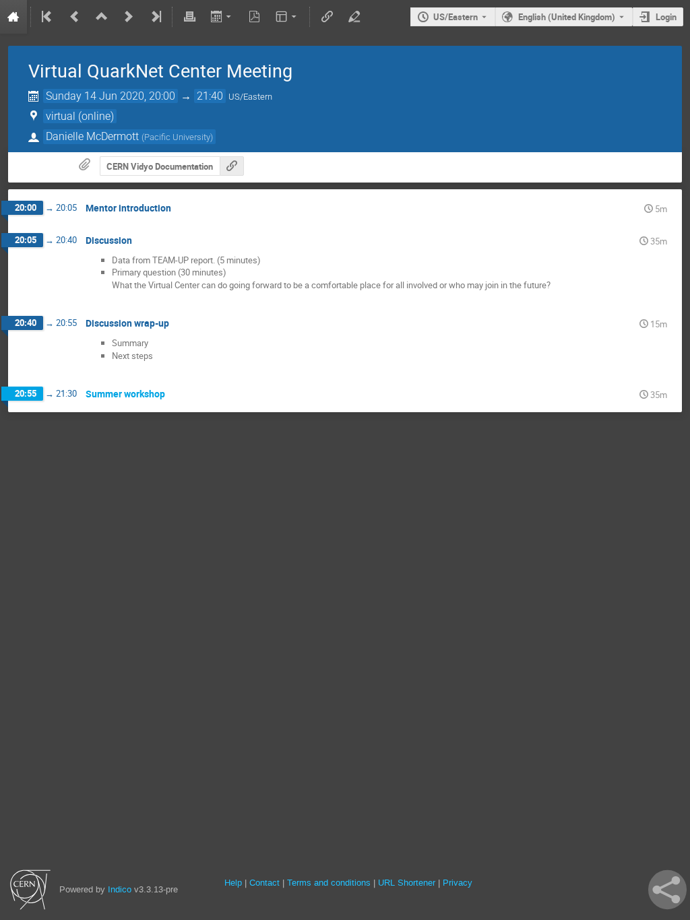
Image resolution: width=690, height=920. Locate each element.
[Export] (222, 17)
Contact (264, 882)
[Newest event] (155, 17)
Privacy (457, 882)
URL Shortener (406, 882)
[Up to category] (101, 17)
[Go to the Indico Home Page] (13, 17)
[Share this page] (667, 889)
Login (666, 17)
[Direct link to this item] (180, 208)
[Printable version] (189, 17)
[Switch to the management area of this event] (353, 17)
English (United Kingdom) (566, 17)
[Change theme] (287, 17)
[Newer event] (128, 17)
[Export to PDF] (254, 17)
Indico (119, 889)
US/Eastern (455, 17)
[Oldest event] (47, 17)
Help (233, 882)
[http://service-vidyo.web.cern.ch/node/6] (232, 166)
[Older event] (74, 17)
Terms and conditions (329, 882)
